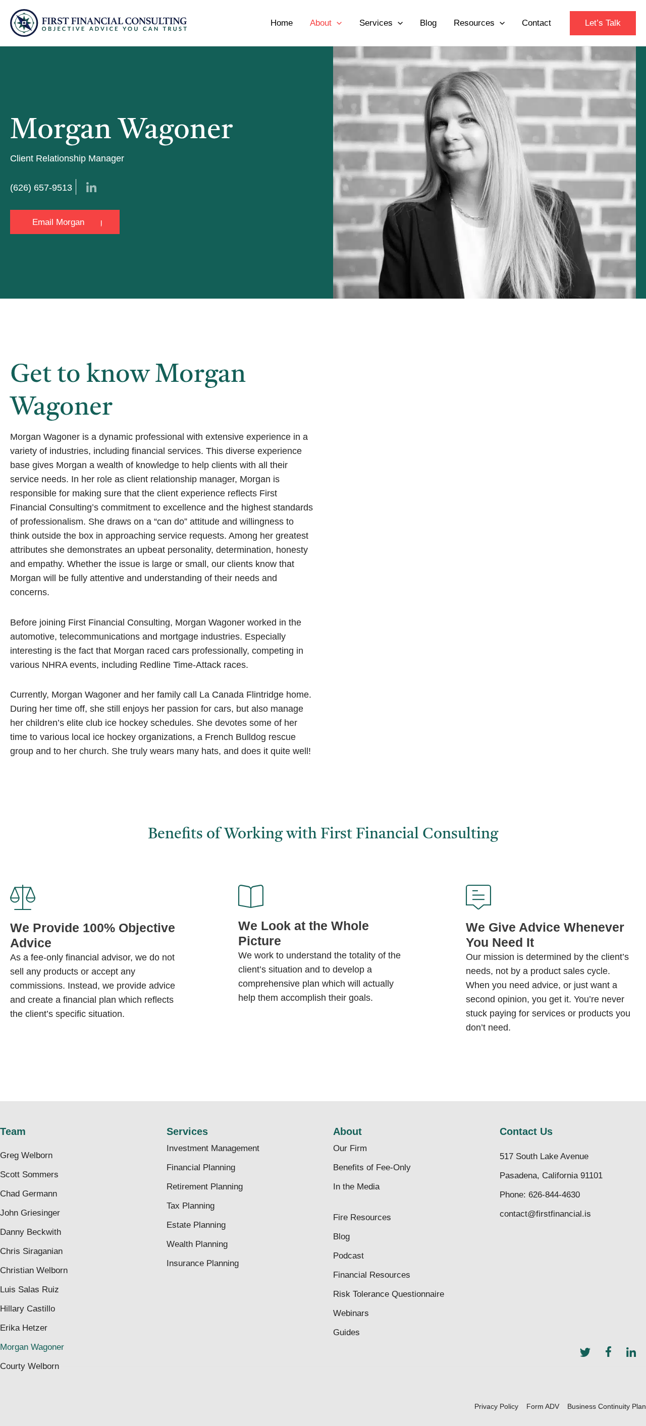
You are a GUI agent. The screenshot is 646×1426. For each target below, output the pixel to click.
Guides (346, 1332)
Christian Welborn (34, 1270)
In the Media (356, 1186)
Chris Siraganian (31, 1251)
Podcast (348, 1256)
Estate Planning (196, 1225)
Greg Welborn (26, 1155)
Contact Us (526, 1131)
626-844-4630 (554, 1195)
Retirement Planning (205, 1186)
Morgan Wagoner (32, 1347)
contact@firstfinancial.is (545, 1214)
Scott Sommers (29, 1174)
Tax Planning (190, 1206)
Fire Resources (362, 1217)
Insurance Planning (203, 1263)
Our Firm (350, 1148)
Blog (428, 23)
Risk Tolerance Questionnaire (388, 1294)
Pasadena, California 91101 (551, 1175)
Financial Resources (371, 1275)
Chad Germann (28, 1194)
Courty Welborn (29, 1366)
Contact (536, 23)
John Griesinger (30, 1213)
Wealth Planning (197, 1244)
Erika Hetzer (23, 1328)
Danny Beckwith (30, 1232)
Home (282, 23)
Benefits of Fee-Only (372, 1167)
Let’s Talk (603, 23)
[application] (337, 23)
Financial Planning (201, 1167)
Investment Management (213, 1148)
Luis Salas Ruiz (29, 1289)
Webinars (351, 1313)
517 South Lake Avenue (544, 1156)
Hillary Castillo (27, 1309)
